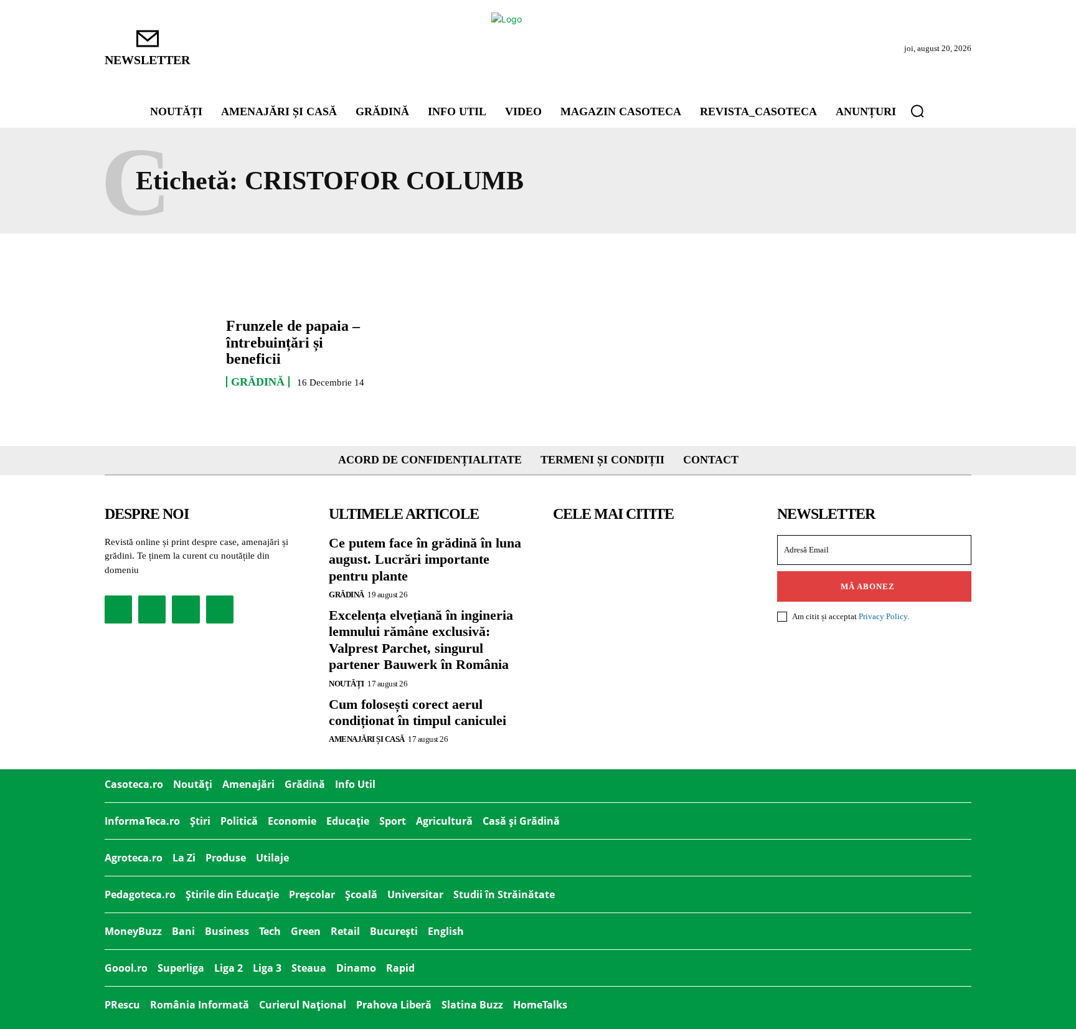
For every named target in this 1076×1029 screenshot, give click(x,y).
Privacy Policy (883, 616)
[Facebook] (118, 609)
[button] (917, 111)
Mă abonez (868, 586)
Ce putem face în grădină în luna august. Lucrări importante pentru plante (425, 559)
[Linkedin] (185, 609)
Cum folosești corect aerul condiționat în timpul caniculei (417, 712)
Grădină (258, 381)
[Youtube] (220, 609)
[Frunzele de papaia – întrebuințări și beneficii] (159, 352)
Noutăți (346, 683)
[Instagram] (152, 609)
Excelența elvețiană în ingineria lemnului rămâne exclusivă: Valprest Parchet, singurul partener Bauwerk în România (421, 639)
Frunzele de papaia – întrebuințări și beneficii (293, 342)
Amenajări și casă (367, 739)
